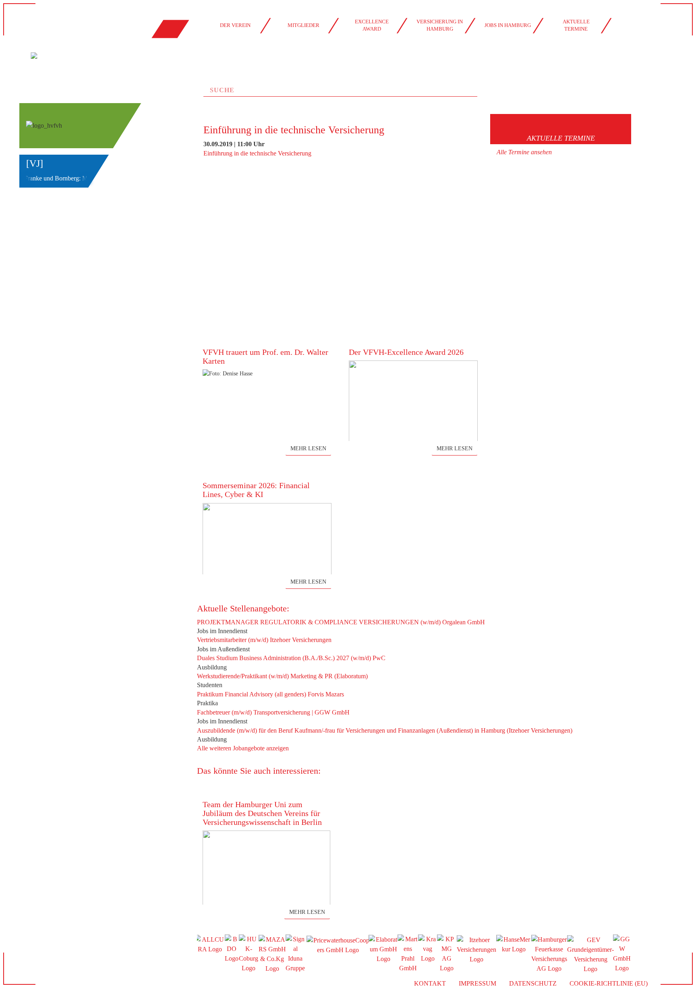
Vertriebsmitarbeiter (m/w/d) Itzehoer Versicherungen (264, 639)
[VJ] (34, 163)
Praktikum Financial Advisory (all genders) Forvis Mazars (270, 694)
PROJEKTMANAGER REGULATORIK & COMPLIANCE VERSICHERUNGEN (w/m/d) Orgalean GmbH (341, 622)
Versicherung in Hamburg (439, 25)
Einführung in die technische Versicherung (257, 153)
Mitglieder (303, 25)
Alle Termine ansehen (524, 152)
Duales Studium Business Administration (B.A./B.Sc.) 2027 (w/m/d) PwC (291, 658)
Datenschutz (533, 983)
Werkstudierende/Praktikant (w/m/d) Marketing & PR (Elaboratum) (282, 676)
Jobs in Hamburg (508, 25)
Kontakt (430, 983)
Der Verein (235, 25)
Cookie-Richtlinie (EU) (609, 983)
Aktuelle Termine (576, 25)
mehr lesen (308, 448)
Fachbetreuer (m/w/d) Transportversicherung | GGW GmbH (273, 712)
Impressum (477, 983)
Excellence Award (372, 25)
